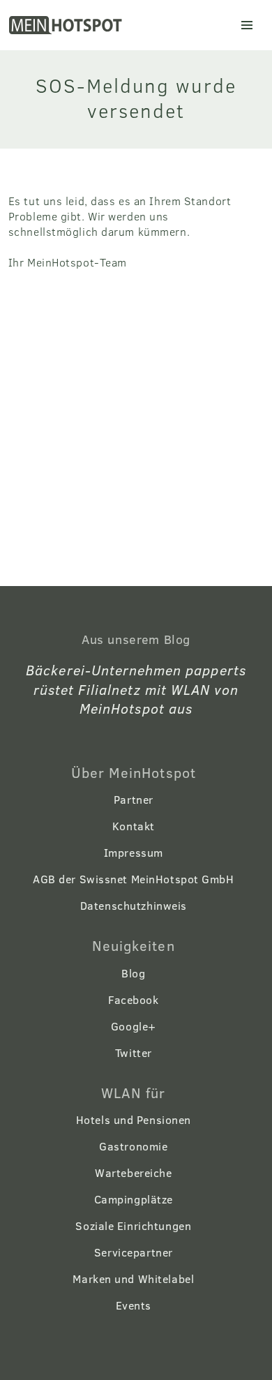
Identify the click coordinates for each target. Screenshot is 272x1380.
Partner (133, 799)
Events (133, 1305)
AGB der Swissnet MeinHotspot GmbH (133, 878)
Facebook (133, 999)
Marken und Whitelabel (133, 1278)
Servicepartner (133, 1252)
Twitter (133, 1052)
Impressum (133, 852)
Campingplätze (133, 1199)
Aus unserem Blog (136, 639)
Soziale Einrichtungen (133, 1225)
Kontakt (133, 825)
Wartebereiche (133, 1172)
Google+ (133, 1026)
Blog (133, 973)
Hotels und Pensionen (133, 1119)
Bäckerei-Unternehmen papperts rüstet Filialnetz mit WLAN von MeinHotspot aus (135, 688)
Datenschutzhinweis (133, 905)
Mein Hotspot (67, 25)
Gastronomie (133, 1146)
